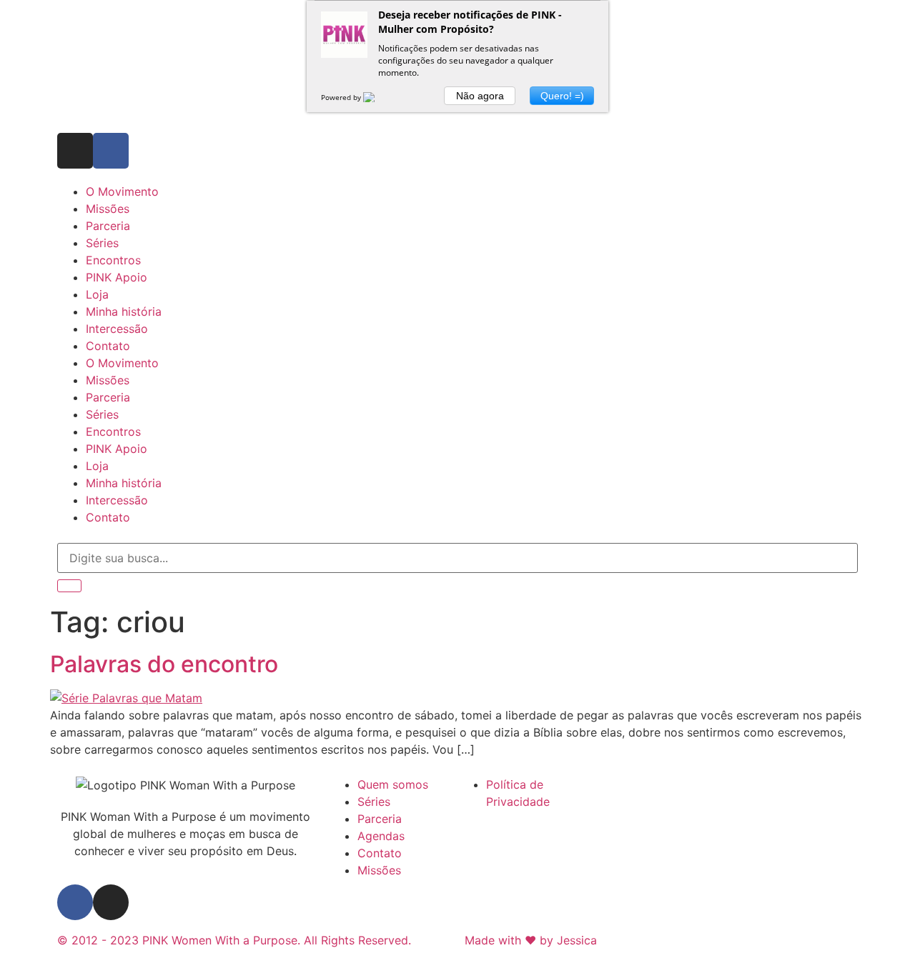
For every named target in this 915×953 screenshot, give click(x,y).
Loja (97, 294)
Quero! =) (562, 95)
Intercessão (117, 328)
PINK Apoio (116, 277)
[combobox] (457, 558)
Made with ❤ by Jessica (531, 940)
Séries (102, 243)
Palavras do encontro (164, 664)
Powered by (342, 97)
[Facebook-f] (111, 151)
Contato (108, 346)
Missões (107, 208)
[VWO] (377, 97)
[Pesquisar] (69, 585)
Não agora (480, 95)
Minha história (124, 311)
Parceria (108, 226)
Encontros (113, 260)
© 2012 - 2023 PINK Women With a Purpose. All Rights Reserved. (234, 940)
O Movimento (122, 191)
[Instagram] (75, 151)
